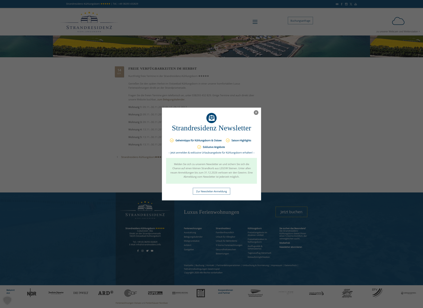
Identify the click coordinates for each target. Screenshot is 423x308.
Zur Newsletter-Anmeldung (211, 191)
